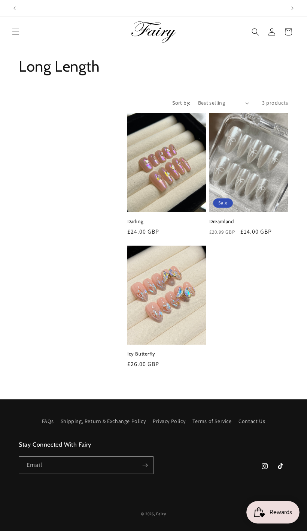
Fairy (161, 513)
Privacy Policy (169, 421)
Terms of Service (212, 421)
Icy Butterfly (141, 354)
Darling (135, 221)
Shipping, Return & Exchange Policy (103, 421)
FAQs (48, 421)
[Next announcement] (292, 8)
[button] (15, 32)
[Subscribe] (145, 465)
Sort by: (181, 102)
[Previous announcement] (14, 8)
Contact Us (251, 421)
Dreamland (221, 221)
